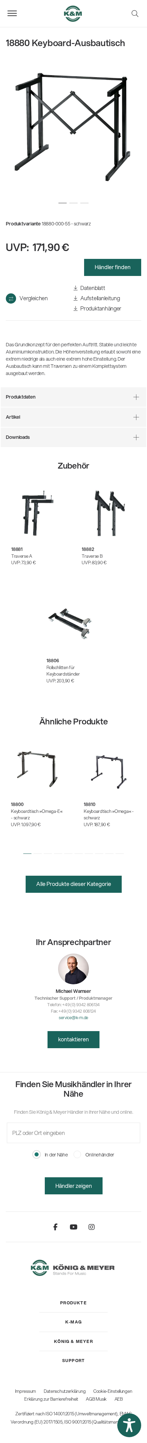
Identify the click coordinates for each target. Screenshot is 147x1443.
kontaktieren (73, 1039)
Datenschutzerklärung (64, 1391)
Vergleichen (33, 298)
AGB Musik (96, 1399)
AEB (119, 1399)
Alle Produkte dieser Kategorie (73, 884)
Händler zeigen (73, 1186)
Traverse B (92, 556)
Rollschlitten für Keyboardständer (63, 670)
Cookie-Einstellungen (112, 1391)
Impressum (25, 1391)
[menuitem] (73, 1303)
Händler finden (113, 267)
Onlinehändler (99, 1154)
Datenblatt (92, 288)
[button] (27, 853)
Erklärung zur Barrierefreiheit (51, 1399)
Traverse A (21, 556)
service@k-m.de (73, 1017)
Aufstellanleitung (100, 298)
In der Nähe (56, 1154)
